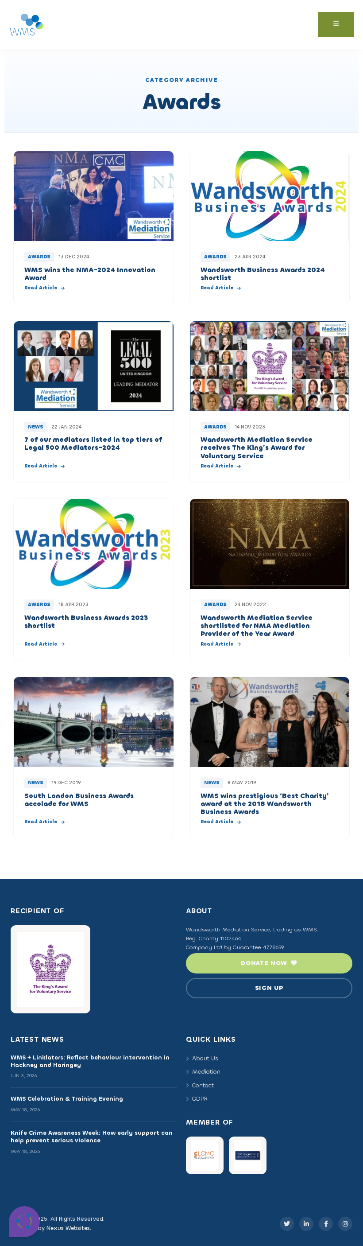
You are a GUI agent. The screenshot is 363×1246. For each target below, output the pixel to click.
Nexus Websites (68, 1228)
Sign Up (269, 988)
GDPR (200, 1098)
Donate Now (264, 963)
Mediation (206, 1071)
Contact (203, 1085)
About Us (205, 1058)
